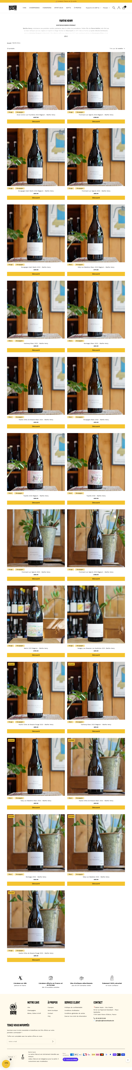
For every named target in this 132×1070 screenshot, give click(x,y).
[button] (6, 1064)
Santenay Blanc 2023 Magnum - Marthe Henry (96, 724)
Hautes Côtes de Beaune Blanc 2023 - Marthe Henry (36, 419)
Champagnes (34, 8)
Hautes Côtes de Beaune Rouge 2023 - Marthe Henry (36, 724)
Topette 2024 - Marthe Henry (96, 496)
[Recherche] (114, 7)
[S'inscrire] (52, 1041)
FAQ (49, 1016)
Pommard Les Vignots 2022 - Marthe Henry (36, 572)
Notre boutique (53, 1010)
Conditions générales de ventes (75, 1013)
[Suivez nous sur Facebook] (22, 1055)
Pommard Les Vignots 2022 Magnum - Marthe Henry (96, 572)
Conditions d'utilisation (72, 1010)
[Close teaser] (11, 1059)
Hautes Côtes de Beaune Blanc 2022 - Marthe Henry (96, 800)
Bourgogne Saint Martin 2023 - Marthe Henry (36, 267)
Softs (68, 8)
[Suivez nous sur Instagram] (22, 1058)
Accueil (9, 43)
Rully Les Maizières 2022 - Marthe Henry (96, 877)
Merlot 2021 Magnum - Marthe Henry (36, 648)
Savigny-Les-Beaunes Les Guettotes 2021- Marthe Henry (96, 648)
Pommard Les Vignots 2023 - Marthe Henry (96, 191)
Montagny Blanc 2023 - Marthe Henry (96, 343)
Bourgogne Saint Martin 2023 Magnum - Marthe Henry (36, 191)
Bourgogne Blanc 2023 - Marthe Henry (96, 419)
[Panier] (124, 7)
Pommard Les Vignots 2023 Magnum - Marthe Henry (96, 115)
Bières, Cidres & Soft (34, 1013)
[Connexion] (119, 7)
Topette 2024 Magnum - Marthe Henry (36, 496)
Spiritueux (58, 8)
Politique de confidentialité (73, 1007)
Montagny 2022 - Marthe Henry (36, 877)
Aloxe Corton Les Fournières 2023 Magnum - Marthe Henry (36, 115)
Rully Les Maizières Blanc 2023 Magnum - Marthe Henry (96, 267)
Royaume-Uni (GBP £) (92, 8)
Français (105, 8)
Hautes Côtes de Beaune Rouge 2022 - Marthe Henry (36, 953)
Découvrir (36, 121)
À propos (77, 8)
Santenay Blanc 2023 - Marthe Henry (36, 343)
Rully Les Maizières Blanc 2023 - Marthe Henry (36, 800)
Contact (50, 1013)
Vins (24, 8)
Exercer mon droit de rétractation (76, 1016)
